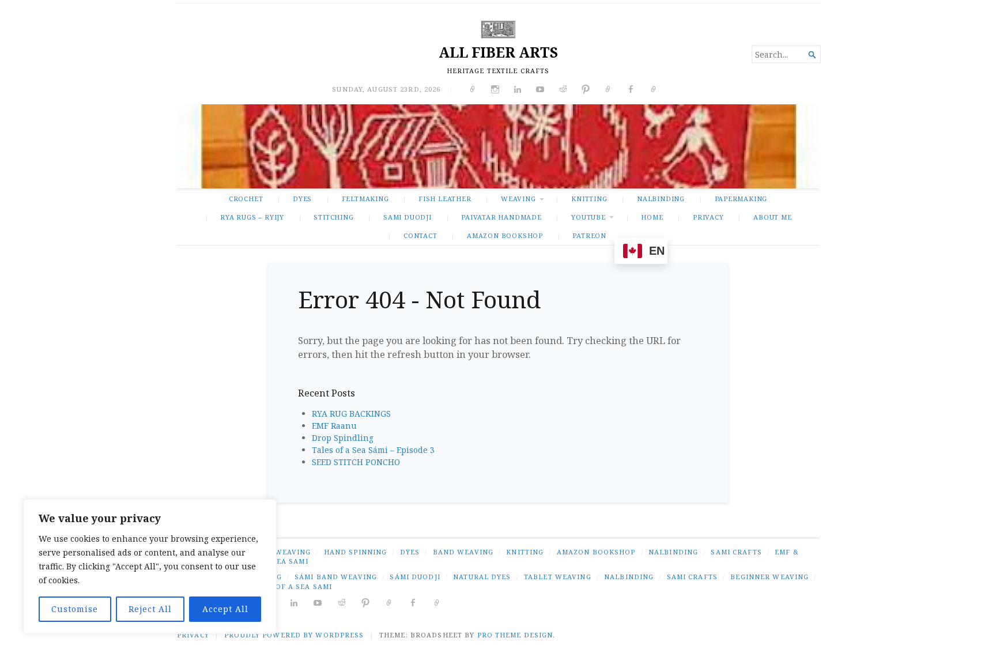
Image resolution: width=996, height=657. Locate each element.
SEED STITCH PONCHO (356, 461)
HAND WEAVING (280, 552)
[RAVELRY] (389, 602)
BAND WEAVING (463, 552)
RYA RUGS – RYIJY (252, 217)
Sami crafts (692, 576)
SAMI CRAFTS (736, 552)
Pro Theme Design (515, 634)
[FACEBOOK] (413, 602)
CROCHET (246, 198)
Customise (74, 608)
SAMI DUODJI (407, 217)
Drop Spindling (342, 437)
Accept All (225, 608)
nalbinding (629, 576)
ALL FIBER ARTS (498, 52)
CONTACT (420, 235)
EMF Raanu (334, 425)
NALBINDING (661, 198)
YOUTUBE (588, 217)
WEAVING (518, 198)
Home (652, 217)
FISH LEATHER (444, 198)
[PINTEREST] (365, 602)
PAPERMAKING (741, 198)
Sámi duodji (415, 576)
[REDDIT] (342, 602)
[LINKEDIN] (294, 602)
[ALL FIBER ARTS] (498, 146)
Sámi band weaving (336, 576)
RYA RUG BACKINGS (351, 413)
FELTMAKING (365, 198)
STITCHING (333, 217)
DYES (302, 198)
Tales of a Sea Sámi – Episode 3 (373, 449)
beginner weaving (769, 576)
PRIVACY (708, 217)
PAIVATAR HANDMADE (501, 217)
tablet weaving (557, 576)
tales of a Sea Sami (291, 586)
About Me (772, 217)
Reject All (150, 608)
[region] (150, 566)
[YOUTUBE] (318, 602)
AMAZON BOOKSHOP (505, 235)
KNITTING (589, 198)
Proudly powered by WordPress (294, 634)
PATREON (589, 235)
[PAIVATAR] (437, 602)
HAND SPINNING (355, 552)
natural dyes (482, 576)
